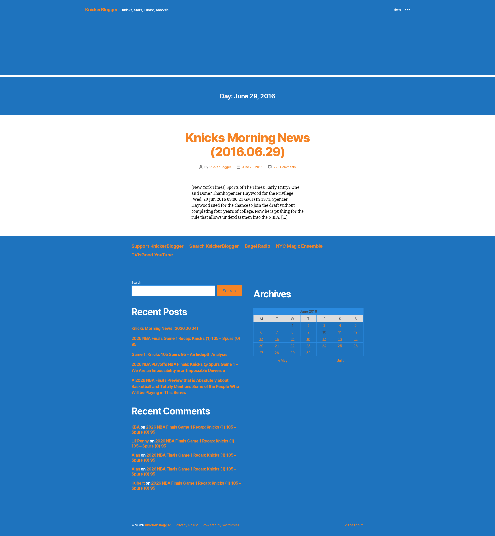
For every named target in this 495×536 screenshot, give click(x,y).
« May (283, 360)
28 (277, 353)
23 (308, 346)
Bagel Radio (257, 246)
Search (136, 282)
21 (277, 346)
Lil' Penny (140, 441)
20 (261, 346)
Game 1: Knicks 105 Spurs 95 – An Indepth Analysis (179, 354)
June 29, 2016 (252, 167)
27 (261, 353)
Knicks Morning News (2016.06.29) (247, 144)
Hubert (138, 483)
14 (277, 339)
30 (308, 353)
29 (292, 353)
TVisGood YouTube (152, 255)
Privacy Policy (187, 525)
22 (292, 346)
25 (340, 346)
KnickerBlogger (101, 9)
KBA (135, 427)
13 (261, 339)
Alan (135, 455)
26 (355, 346)
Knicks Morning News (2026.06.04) (164, 328)
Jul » (340, 360)
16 (308, 339)
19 (355, 339)
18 (340, 339)
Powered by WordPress (220, 525)
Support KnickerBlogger (157, 246)
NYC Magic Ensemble (299, 246)
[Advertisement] (247, 48)
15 (292, 339)
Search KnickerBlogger (214, 246)
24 (324, 346)
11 (339, 332)
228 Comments (285, 167)
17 (324, 339)
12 (355, 332)
